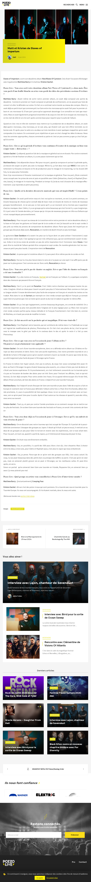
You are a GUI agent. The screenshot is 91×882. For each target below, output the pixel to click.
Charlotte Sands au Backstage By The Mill (61, 538)
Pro (73, 862)
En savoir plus (52, 878)
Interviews (12, 44)
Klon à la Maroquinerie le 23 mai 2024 (31, 538)
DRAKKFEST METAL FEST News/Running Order (45, 769)
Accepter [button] (39, 878)
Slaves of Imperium (17, 509)
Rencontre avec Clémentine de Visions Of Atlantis (62, 644)
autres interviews (27, 496)
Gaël (14, 57)
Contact (83, 862)
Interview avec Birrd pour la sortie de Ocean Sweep (64, 616)
